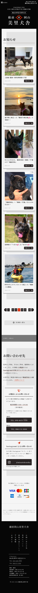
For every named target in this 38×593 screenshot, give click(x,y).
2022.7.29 (7, 208)
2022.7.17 (7, 290)
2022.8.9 (7, 165)
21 (16, 310)
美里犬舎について (19, 543)
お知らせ (11, 539)
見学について (19, 380)
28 (29, 310)
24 (25, 310)
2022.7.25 (7, 248)
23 (22, 310)
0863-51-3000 (21, 429)
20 (13, 310)
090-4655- (21, 420)
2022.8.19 (7, 81)
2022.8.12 (7, 123)
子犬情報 (15, 539)
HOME (5, 338)
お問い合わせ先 (26, 542)
